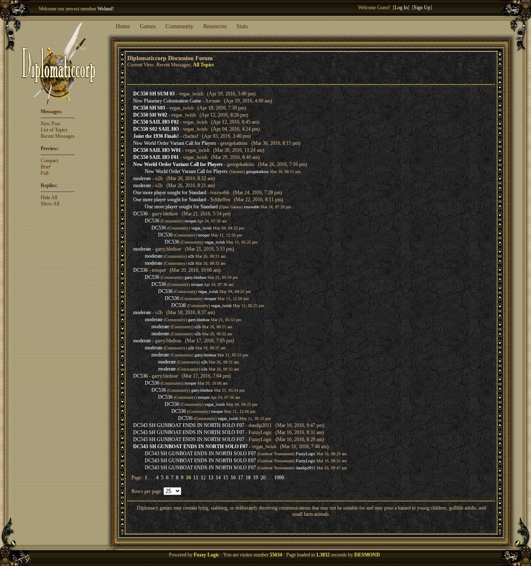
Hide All (49, 197)
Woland (104, 9)
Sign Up (422, 7)
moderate (142, 178)
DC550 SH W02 (150, 115)
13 (210, 478)
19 (255, 478)
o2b (191, 256)
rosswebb (251, 207)
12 (203, 478)
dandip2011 (305, 468)
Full (45, 173)
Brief (46, 167)
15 (225, 478)
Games (148, 26)
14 (218, 478)
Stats (242, 26)
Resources (215, 26)
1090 (279, 478)
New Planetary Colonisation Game (167, 101)
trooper (190, 221)
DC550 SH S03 (149, 108)
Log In (401, 7)
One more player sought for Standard (169, 192)
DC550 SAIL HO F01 (156, 157)
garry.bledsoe (195, 277)
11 (195, 478)
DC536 (140, 214)
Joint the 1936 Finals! (156, 136)
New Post (50, 124)
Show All (50, 204)
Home (123, 26)
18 (248, 478)
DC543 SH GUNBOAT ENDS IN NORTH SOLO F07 (188, 425)
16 (233, 478)
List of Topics (54, 130)
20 (263, 478)
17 (240, 478)
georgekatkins (257, 171)
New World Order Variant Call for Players (174, 143)
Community (179, 26)
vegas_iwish (201, 228)
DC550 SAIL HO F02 (156, 122)
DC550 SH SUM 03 (154, 94)
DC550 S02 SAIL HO (156, 129)
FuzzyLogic (305, 453)
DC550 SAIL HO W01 (157, 150)
